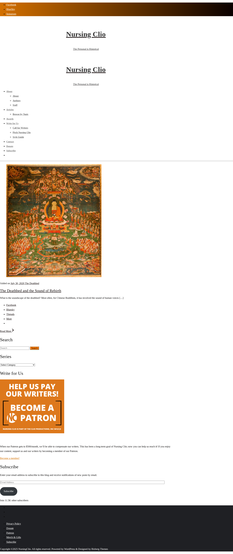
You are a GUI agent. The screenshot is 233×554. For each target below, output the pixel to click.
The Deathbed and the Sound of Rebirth (30, 291)
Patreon (10, 533)
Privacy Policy (13, 523)
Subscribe (8, 491)
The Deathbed (32, 283)
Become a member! (9, 458)
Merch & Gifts (13, 537)
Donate (10, 528)
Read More (6, 331)
